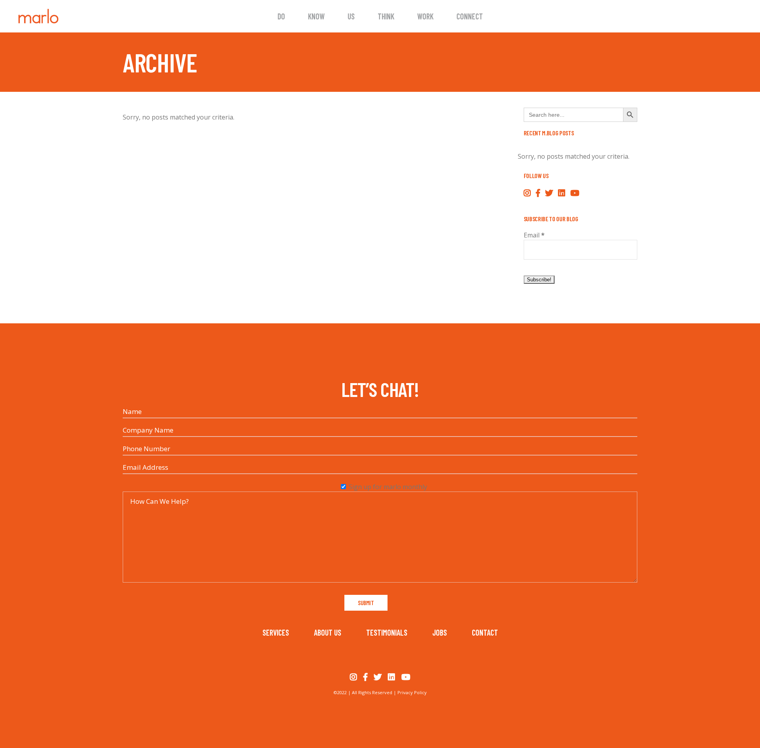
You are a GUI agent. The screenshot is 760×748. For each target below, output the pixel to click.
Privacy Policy (412, 692)
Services (275, 632)
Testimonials (386, 632)
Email (534, 235)
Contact (485, 632)
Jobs (439, 632)
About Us (327, 632)
